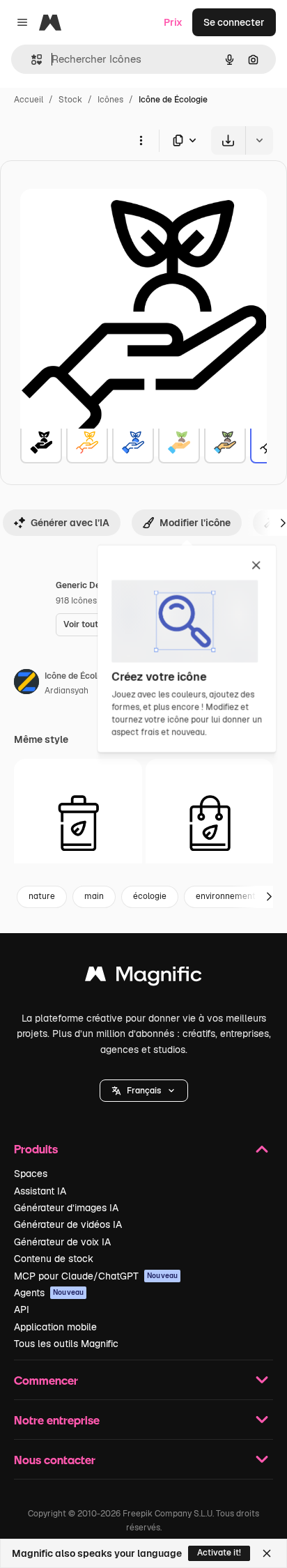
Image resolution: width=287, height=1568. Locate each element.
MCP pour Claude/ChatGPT (96, 1276)
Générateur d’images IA (66, 1207)
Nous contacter (54, 1459)
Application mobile (55, 1327)
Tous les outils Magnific (66, 1343)
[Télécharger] (228, 140)
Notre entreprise (57, 1420)
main (94, 896)
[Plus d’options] (141, 140)
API (21, 1309)
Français (144, 1090)
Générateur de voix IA (62, 1242)
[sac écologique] (210, 823)
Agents (49, 1292)
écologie (149, 896)
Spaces (30, 1173)
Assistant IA (40, 1191)
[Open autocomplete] (31, 59)
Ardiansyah (66, 690)
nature (42, 896)
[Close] (266, 1553)
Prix (173, 22)
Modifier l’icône (195, 522)
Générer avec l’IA (70, 522)
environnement (226, 896)
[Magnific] (143, 977)
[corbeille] (78, 823)
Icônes (110, 99)
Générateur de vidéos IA (68, 1224)
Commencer (46, 1380)
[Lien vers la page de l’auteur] (26, 683)
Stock (70, 99)
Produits (36, 1149)
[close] (256, 566)
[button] (144, 1090)
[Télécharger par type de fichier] (185, 140)
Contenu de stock (53, 1258)
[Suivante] (268, 897)
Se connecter (234, 22)
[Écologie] (41, 442)
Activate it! (219, 1552)
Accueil (28, 99)
